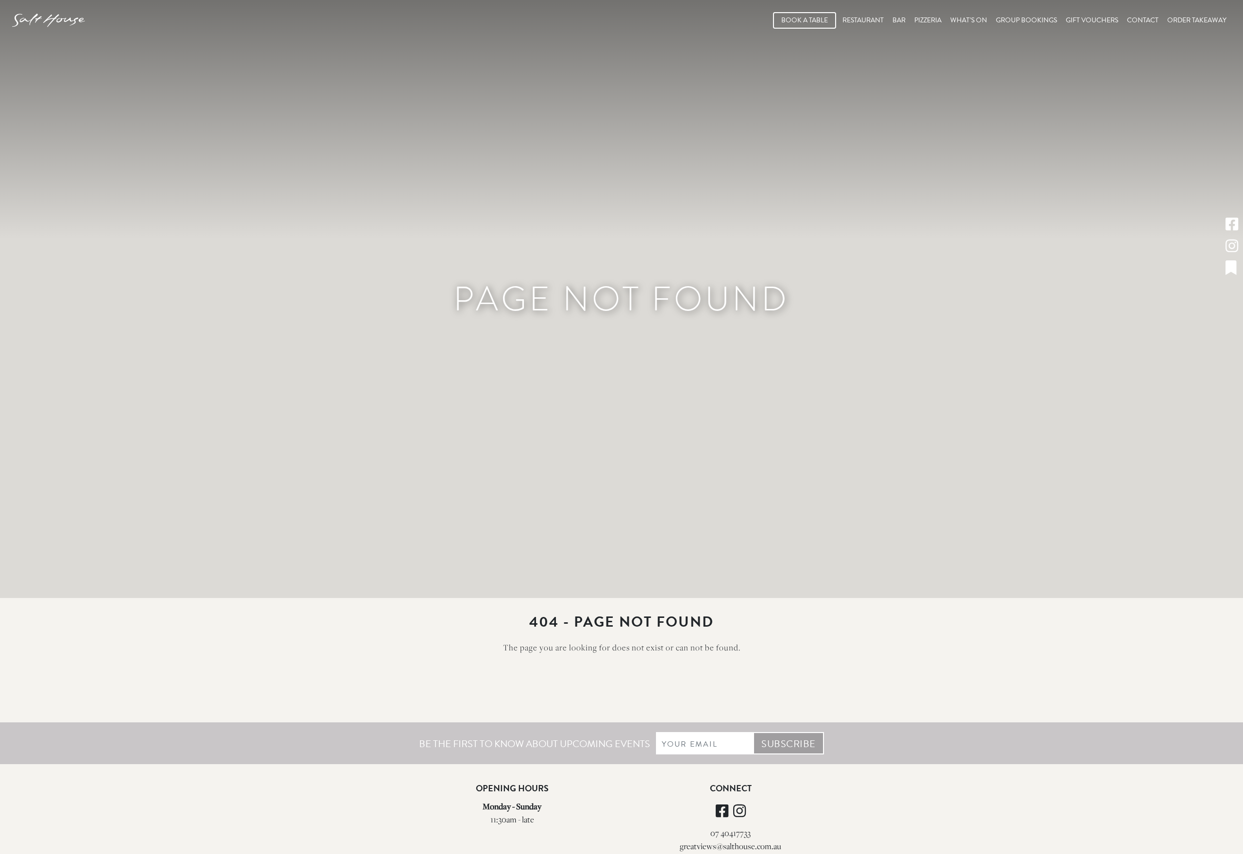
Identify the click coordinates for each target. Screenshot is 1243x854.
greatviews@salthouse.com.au (730, 846)
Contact (1143, 20)
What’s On (968, 20)
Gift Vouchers (1092, 20)
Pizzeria (927, 20)
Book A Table (804, 20)
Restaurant (863, 20)
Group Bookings (1026, 20)
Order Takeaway (1196, 20)
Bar (899, 20)
